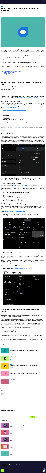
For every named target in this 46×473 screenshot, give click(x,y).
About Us (18, 464)
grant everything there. (22, 142)
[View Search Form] (43, 1)
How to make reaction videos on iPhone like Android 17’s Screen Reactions (23, 432)
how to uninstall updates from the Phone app (14, 211)
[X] (5, 465)
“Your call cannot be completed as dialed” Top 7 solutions (23, 365)
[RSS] (7, 465)
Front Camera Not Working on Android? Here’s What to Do (23, 350)
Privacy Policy (12, 464)
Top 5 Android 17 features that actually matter (18, 425)
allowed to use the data (11, 107)
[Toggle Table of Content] (27, 70)
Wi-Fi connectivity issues (19, 127)
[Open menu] (41, 1)
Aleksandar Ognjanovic (7, 12)
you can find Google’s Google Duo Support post (28, 97)
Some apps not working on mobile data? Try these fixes (14, 110)
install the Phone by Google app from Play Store (22, 268)
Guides (2, 6)
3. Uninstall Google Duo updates (8, 74)
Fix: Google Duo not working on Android (11, 92)
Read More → (12, 359)
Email (2, 416)
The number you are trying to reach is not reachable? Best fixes (25, 357)
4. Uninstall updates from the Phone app (10, 75)
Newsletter (23, 464)
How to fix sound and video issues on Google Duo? (11, 71)
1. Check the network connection (8, 72)
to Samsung (25, 330)
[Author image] (1, 12)
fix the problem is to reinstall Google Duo (23, 185)
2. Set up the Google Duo (7, 73)
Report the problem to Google (15, 330)
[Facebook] (3, 465)
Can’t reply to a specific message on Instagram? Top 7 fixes (23, 373)
